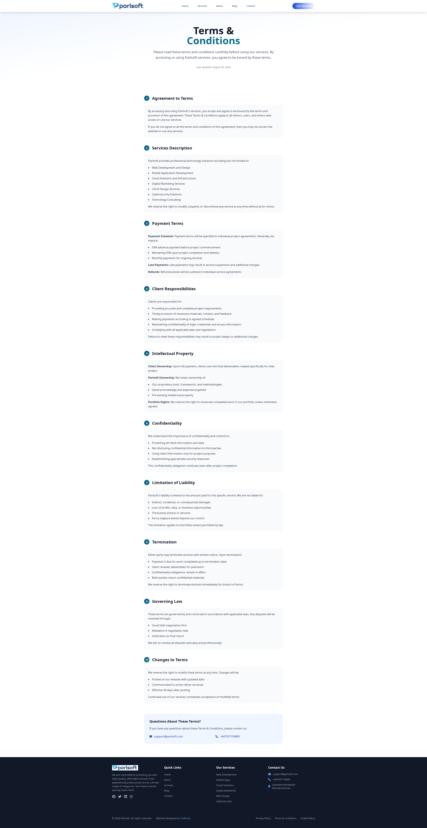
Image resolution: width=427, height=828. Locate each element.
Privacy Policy (263, 818)
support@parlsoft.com (168, 736)
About (219, 6)
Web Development (226, 774)
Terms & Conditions (286, 818)
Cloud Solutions (225, 785)
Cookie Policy (308, 818)
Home (185, 6)
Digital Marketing (226, 790)
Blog (234, 6)
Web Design (223, 795)
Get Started (303, 6)
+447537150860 (230, 736)
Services (202, 6)
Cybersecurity (224, 801)
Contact (251, 6)
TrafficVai (185, 818)
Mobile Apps (223, 779)
